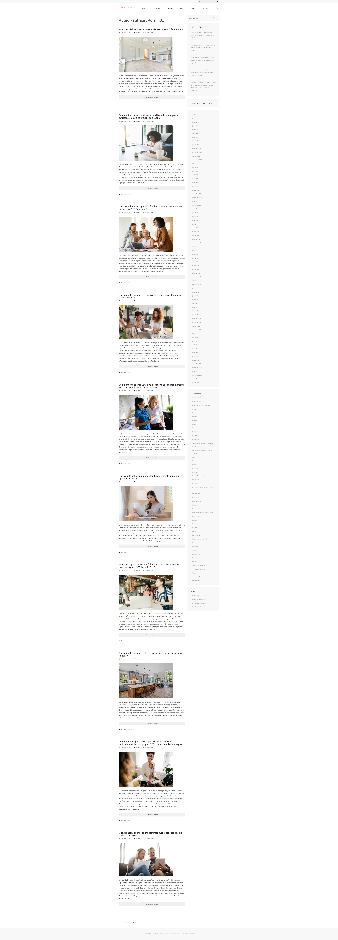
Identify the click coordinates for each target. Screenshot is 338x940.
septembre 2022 (197, 284)
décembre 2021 (196, 318)
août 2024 (195, 209)
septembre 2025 (197, 160)
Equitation (195, 497)
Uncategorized (196, 580)
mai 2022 (195, 299)
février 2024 (195, 231)
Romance (195, 546)
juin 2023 (195, 250)
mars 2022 (195, 307)
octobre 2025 (196, 156)
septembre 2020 (197, 375)
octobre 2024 (196, 201)
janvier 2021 (195, 360)
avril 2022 (195, 303)
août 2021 (195, 333)
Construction (196, 447)
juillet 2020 (195, 383)
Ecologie (192, 8)
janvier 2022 (195, 315)
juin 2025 (195, 171)
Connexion (195, 595)
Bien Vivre (195, 420)
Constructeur (196, 439)
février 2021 (195, 356)
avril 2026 (195, 133)
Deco (181, 8)
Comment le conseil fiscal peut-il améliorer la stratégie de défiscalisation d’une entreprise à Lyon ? (148, 116)
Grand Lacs (127, 7)
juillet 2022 (195, 292)
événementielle (197, 501)
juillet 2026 (195, 122)
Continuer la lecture (152, 97)
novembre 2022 (197, 277)
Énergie (194, 472)
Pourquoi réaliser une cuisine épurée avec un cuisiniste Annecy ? (151, 29)
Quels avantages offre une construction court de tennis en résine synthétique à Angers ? (202, 60)
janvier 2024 (195, 235)
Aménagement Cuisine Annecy (201, 405)
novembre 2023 (197, 243)
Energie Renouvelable (199, 476)
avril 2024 (195, 224)
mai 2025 (195, 175)
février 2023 (195, 265)
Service (194, 562)
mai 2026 (195, 129)
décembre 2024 (196, 194)
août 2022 (195, 288)
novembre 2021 (197, 322)
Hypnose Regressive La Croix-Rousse (203, 512)
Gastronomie (156, 8)
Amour (194, 409)
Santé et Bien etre (197, 554)
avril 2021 (195, 349)
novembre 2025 (197, 152)
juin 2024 (195, 216)
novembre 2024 (197, 197)
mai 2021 (195, 345)
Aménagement (196, 398)
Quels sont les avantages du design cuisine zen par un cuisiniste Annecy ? (151, 654)
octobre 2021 (196, 326)
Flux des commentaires (199, 603)
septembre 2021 (197, 330)
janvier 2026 (195, 145)
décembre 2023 (196, 239)
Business (170, 8)
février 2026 (195, 141)
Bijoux (194, 424)
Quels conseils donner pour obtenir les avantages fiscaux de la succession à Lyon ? (150, 834)
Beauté (194, 416)
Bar (193, 413)
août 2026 (195, 118)
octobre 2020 (196, 371)
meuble (194, 528)
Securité (194, 558)
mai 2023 (195, 254)
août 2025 (195, 163)
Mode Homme (196, 535)
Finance (130, 552)
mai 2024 (195, 220)
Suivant (134, 922)
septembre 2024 (197, 205)
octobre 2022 (196, 281)
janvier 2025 (195, 190)
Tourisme (195, 573)
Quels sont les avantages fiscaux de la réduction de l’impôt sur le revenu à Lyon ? (152, 296)
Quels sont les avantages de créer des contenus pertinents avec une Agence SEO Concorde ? (151, 208)
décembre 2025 (196, 148)
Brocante (195, 428)
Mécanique (195, 524)
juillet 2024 (195, 213)
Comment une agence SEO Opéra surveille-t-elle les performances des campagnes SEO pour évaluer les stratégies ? (151, 743)
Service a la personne (198, 565)
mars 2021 (195, 352)
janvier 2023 (195, 269)
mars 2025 (195, 182)
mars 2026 (195, 137)
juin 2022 (195, 296)
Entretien (195, 483)
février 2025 (195, 186)
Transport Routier (197, 577)
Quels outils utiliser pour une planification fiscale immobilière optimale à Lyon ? (150, 477)
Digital (143, 8)
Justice (194, 520)
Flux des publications (198, 599)
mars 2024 (195, 228)
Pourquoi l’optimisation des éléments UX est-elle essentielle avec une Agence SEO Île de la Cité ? (149, 566)
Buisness (130, 372)
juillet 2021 (195, 337)
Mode (217, 8)
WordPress (192, 933)
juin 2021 (195, 341)
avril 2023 (195, 258)
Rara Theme (178, 933)
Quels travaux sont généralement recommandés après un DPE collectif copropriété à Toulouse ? (202, 72)
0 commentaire (149, 32)
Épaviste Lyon (196, 494)
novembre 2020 (197, 367)
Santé (194, 550)
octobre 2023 (196, 247)
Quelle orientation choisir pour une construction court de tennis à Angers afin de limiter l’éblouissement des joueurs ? (203, 35)
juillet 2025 (195, 167)
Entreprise (206, 8)
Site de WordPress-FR (198, 607)
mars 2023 (195, 262)
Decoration (131, 729)
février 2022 (195, 311)
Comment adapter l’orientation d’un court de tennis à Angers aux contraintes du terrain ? (203, 47)
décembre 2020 (196, 364)
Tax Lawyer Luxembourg (199, 569)
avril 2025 (195, 179)
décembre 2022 (196, 273)
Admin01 (138, 32)
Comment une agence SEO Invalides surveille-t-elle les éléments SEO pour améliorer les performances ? (151, 386)
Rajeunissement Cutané (199, 539)
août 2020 (195, 379)
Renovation (195, 543)
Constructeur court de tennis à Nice (203, 443)
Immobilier (195, 516)
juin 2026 (195, 126)
